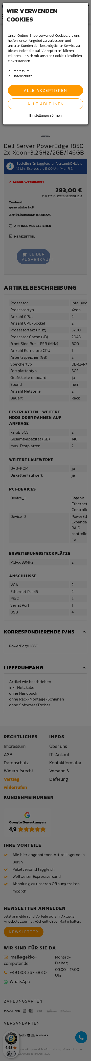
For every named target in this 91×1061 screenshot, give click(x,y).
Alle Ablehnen (45, 104)
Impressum (21, 71)
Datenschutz (22, 76)
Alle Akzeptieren (45, 90)
